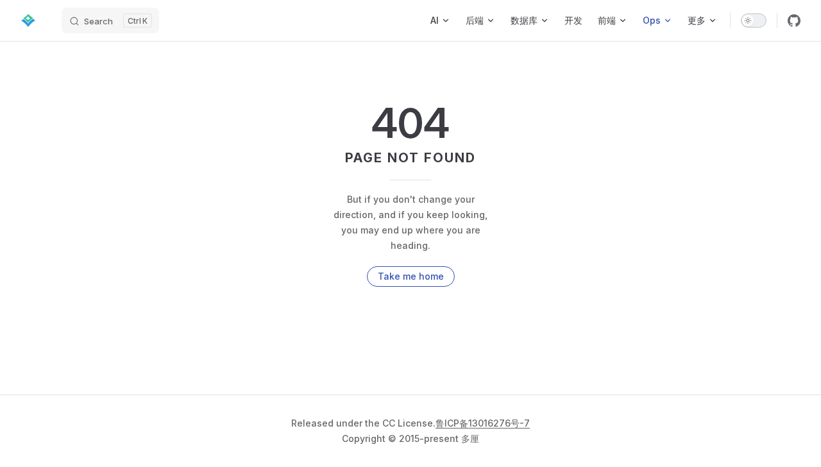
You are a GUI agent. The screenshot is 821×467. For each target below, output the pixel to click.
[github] (794, 20)
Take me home (411, 276)
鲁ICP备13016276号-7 (483, 423)
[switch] (753, 20)
